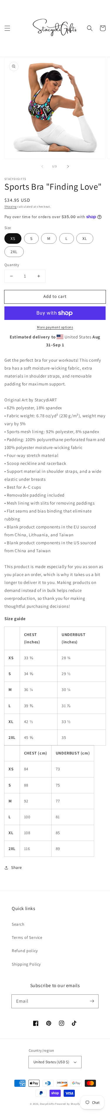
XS (13, 238)
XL (84, 238)
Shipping (10, 206)
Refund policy (25, 950)
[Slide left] (42, 166)
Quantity (11, 264)
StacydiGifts (47, 1103)
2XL (14, 251)
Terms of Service (27, 937)
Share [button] (16, 867)
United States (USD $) (51, 1061)
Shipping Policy (26, 964)
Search (18, 924)
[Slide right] (68, 166)
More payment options (55, 327)
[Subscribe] (91, 1001)
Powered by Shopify (67, 1103)
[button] (7, 28)
